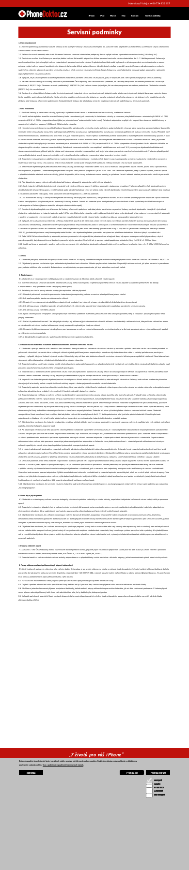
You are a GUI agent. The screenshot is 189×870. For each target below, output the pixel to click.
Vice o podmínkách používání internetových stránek (63, 765)
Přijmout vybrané (158, 772)
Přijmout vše (132, 772)
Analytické (158, 790)
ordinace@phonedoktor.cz (43, 831)
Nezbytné (158, 780)
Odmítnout (31, 772)
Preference (159, 787)
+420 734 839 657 (42, 823)
